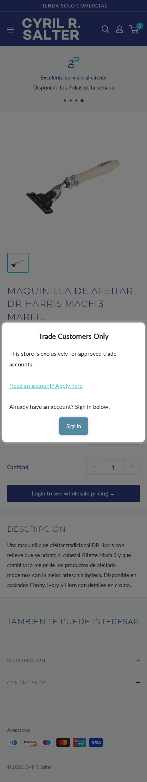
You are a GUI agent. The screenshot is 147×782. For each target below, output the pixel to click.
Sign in (73, 426)
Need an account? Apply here (45, 385)
